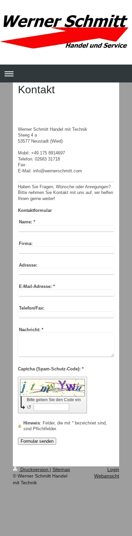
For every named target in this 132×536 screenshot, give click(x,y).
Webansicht (106, 476)
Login (113, 469)
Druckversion (34, 469)
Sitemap (61, 469)
